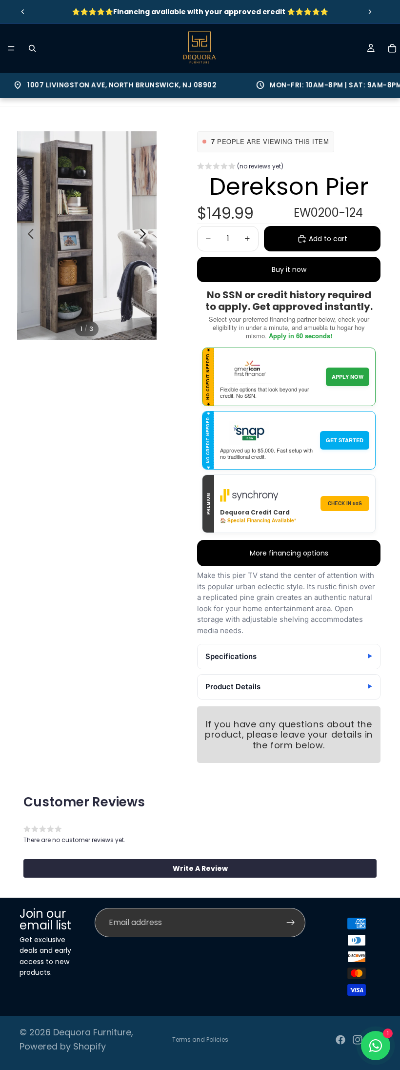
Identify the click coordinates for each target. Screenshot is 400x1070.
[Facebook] (340, 1040)
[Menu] (11, 48)
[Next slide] (369, 11)
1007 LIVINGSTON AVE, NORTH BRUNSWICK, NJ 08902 (104, 85)
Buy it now (289, 269)
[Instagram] (357, 1040)
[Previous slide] (23, 11)
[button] (240, 167)
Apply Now (347, 376)
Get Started (344, 440)
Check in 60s (345, 503)
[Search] (32, 48)
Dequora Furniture (92, 1032)
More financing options (289, 553)
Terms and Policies (200, 1039)
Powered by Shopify (63, 1046)
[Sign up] (290, 922)
